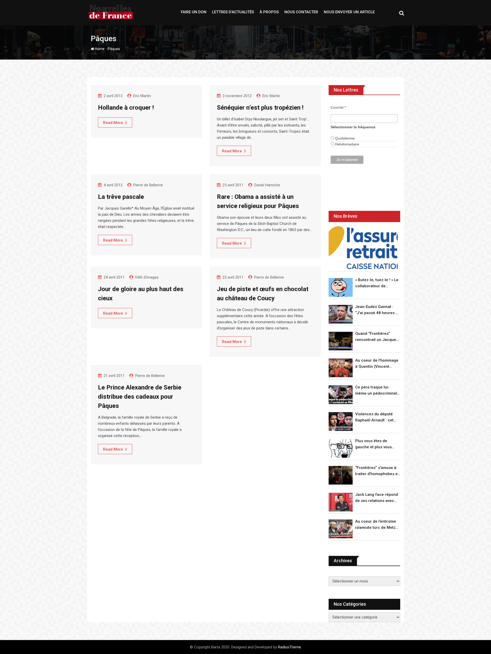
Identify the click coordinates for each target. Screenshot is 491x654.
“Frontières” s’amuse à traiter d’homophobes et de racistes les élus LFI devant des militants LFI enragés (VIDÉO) (377, 471)
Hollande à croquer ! (126, 107)
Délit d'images (147, 277)
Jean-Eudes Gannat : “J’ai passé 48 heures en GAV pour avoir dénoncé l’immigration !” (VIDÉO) (377, 310)
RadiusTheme (289, 647)
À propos (269, 12)
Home (99, 49)
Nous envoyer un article (349, 12)
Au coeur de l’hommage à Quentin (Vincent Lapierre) (376, 364)
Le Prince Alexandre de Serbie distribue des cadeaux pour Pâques (139, 396)
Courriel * (338, 107)
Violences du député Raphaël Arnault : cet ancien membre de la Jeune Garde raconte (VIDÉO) (374, 417)
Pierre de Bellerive (148, 185)
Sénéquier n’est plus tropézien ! (260, 107)
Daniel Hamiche (267, 185)
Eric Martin (142, 96)
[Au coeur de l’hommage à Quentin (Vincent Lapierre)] (341, 368)
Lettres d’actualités (233, 12)
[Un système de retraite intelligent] (363, 247)
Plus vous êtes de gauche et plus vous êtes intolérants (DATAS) (377, 444)
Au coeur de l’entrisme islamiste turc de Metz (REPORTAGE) (375, 525)
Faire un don (193, 12)
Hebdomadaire (346, 144)
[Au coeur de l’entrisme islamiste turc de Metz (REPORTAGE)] (341, 529)
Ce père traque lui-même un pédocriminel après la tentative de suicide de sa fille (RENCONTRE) (376, 390)
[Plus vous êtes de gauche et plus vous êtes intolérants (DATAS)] (341, 448)
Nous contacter (301, 12)
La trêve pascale (121, 196)
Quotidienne (344, 138)
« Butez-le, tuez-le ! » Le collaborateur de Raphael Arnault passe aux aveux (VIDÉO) (376, 283)
